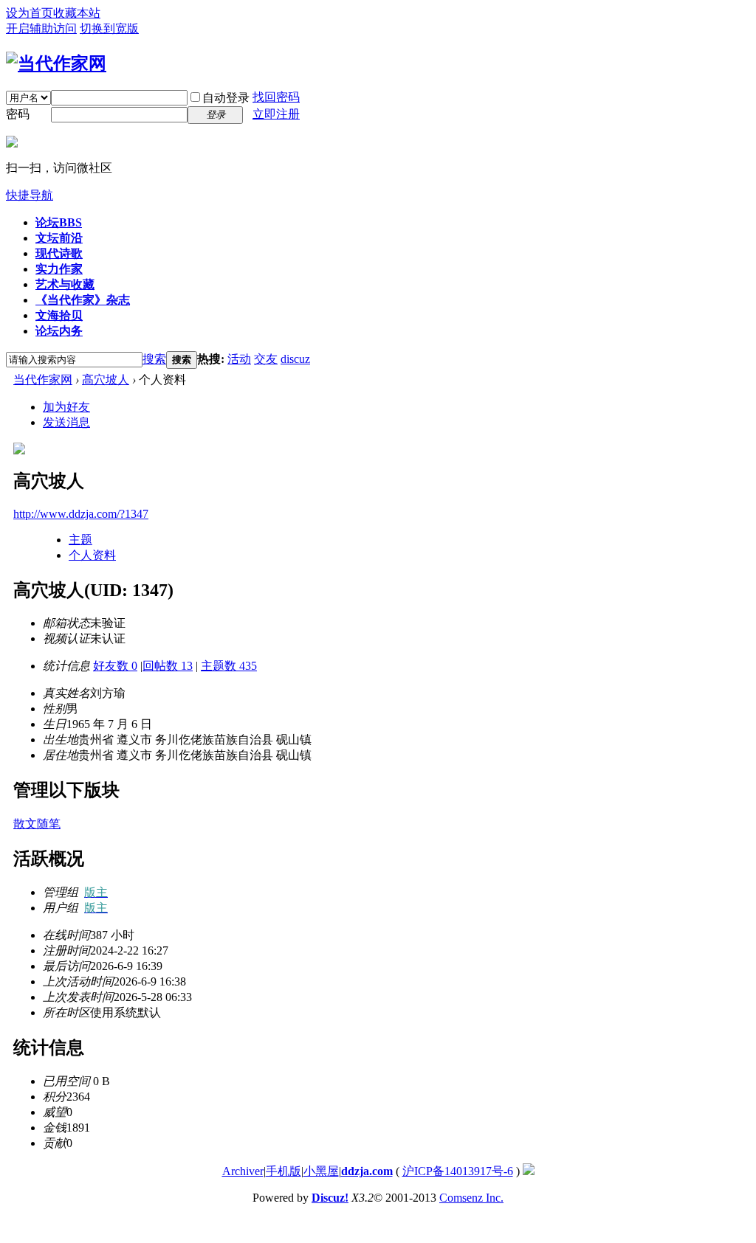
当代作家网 (42, 379)
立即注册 (276, 114)
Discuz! (330, 1197)
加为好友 (66, 407)
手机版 (283, 1171)
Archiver (243, 1171)
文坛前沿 (59, 238)
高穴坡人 (105, 379)
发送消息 (66, 422)
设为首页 (29, 13)
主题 (80, 539)
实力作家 (59, 269)
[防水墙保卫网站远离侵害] (529, 1171)
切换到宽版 (109, 28)
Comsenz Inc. (471, 1197)
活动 (239, 359)
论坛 (58, 222)
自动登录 (226, 97)
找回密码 (276, 97)
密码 (18, 114)
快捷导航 (29, 195)
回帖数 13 (167, 665)
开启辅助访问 (41, 28)
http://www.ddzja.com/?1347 (80, 514)
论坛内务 (59, 331)
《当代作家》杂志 (82, 300)
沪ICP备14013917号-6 (457, 1171)
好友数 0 (115, 665)
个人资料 (92, 555)
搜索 (154, 359)
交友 (266, 359)
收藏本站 (76, 13)
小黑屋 (321, 1171)
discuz (295, 359)
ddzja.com (367, 1171)
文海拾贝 (59, 315)
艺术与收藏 (64, 284)
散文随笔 (37, 823)
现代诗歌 (59, 253)
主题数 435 (229, 665)
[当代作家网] (56, 63)
